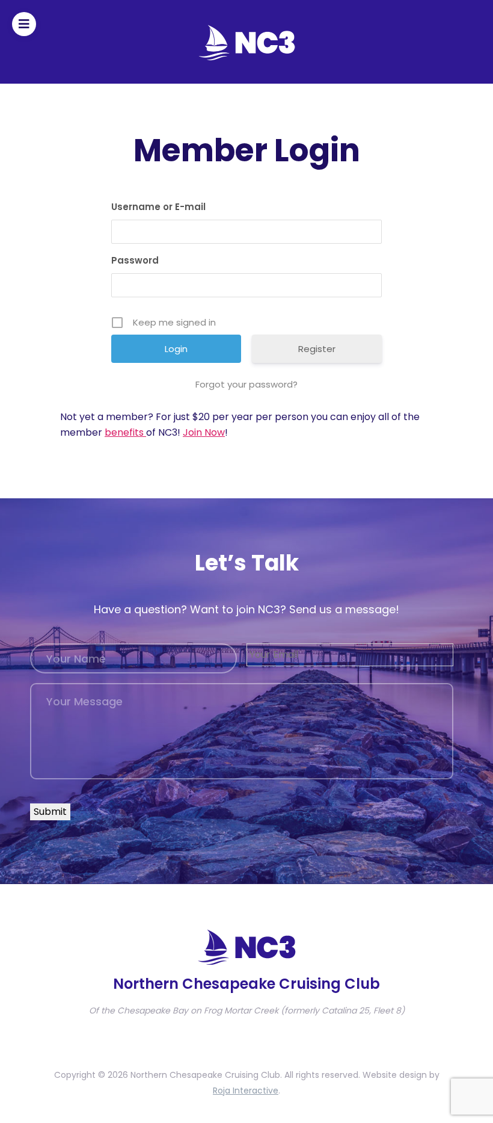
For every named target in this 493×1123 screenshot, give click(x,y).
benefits (125, 432)
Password (135, 260)
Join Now (204, 432)
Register (316, 348)
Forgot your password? (246, 384)
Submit (50, 811)
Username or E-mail (158, 206)
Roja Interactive (245, 1090)
